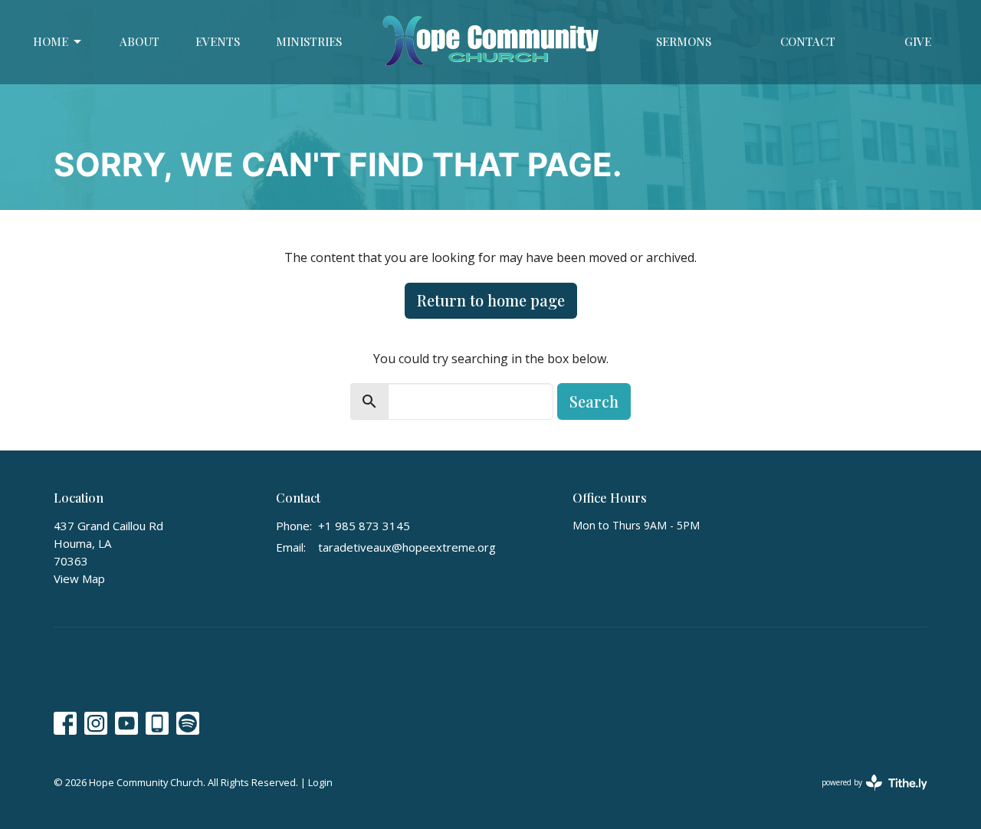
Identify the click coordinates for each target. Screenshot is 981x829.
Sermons (683, 41)
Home (50, 41)
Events (217, 41)
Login (320, 782)
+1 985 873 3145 (364, 525)
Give (917, 41)
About (139, 41)
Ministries (309, 41)
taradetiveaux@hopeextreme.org (407, 547)
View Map (79, 578)
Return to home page (491, 300)
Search (593, 401)
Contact (807, 41)
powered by (866, 795)
